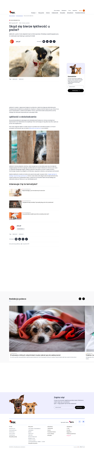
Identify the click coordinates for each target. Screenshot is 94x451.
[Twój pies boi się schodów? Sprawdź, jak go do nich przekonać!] (34, 205)
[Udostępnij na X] (50, 41)
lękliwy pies (15, 79)
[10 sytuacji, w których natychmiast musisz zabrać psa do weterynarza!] (47, 333)
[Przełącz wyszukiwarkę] (84, 11)
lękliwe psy (21, 79)
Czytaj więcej (20, 228)
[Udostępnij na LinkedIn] (47, 41)
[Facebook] (83, 421)
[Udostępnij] (54, 41)
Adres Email (72, 86)
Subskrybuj (75, 90)
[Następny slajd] (83, 299)
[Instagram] (79, 421)
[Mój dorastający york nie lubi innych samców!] (34, 193)
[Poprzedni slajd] (80, 299)
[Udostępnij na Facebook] (43, 41)
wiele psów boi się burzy (35, 128)
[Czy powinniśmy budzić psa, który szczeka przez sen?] (34, 217)
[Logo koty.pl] (71, 422)
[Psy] (12, 12)
